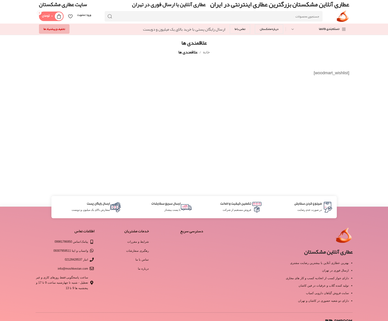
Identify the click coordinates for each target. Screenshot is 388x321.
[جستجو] (110, 16)
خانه (206, 52)
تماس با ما (240, 29)
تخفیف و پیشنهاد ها (54, 29)
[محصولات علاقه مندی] (70, 16)
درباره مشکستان (269, 29)
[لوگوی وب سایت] (342, 18)
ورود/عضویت (84, 15)
